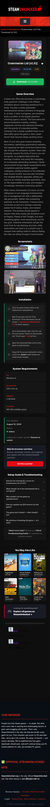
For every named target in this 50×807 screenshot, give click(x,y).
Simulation (14, 29)
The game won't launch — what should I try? (22, 513)
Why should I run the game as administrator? (18, 498)
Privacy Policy (17, 799)
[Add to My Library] (42, 63)
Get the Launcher (25, 464)
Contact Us (41, 799)
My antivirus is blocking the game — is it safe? (22, 521)
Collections (25, 795)
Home (4, 29)
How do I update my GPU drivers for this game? (22, 506)
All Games (26, 791)
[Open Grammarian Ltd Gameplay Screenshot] (25, 282)
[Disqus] (25, 661)
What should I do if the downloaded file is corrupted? (22, 490)
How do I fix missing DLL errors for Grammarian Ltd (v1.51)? (20, 482)
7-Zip (27, 336)
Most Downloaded (38, 791)
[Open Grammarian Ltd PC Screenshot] (25, 257)
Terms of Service (30, 799)
